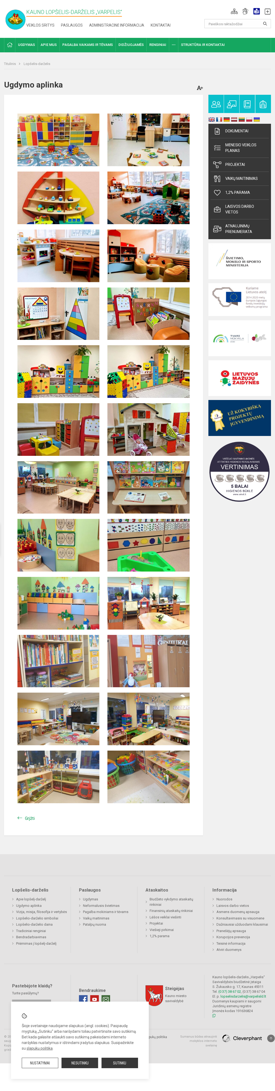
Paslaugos (72, 25)
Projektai (235, 164)
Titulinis (10, 64)
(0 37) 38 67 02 (229, 992)
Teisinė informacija (230, 943)
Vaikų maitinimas (241, 178)
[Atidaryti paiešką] (265, 24)
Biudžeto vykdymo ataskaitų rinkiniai (171, 902)
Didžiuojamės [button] (131, 45)
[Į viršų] (271, 1038)
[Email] (106, 999)
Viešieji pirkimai (162, 930)
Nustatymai (40, 1063)
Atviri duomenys (228, 950)
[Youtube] (94, 999)
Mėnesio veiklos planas (240, 148)
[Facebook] (83, 999)
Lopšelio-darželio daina (34, 924)
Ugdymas (90, 899)
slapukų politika (40, 1048)
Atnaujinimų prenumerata (238, 229)
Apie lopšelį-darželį (31, 899)
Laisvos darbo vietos (239, 209)
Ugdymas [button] (26, 45)
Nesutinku (80, 1063)
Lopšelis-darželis (37, 64)
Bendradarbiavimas (31, 937)
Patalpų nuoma (94, 924)
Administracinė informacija (116, 25)
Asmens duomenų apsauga (237, 912)
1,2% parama (237, 192)
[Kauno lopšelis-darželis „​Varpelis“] (19, 17)
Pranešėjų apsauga (231, 931)
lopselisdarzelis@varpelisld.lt (243, 996)
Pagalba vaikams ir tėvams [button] (87, 45)
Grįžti (30, 818)
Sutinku (119, 1063)
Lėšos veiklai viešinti (165, 917)
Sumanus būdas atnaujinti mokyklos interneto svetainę (198, 1041)
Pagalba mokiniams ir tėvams (105, 912)
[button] (234, 11)
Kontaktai (161, 25)
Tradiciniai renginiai (31, 931)
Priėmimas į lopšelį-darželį (36, 943)
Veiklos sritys (40, 25)
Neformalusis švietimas (101, 906)
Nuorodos (224, 899)
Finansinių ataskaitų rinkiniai (171, 911)
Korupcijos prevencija (233, 937)
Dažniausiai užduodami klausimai (242, 924)
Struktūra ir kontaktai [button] (203, 45)
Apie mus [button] (49, 45)
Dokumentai (236, 131)
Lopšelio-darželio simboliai (37, 918)
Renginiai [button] (157, 45)
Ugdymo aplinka (29, 906)
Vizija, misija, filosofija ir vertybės (41, 912)
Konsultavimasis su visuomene (240, 918)
